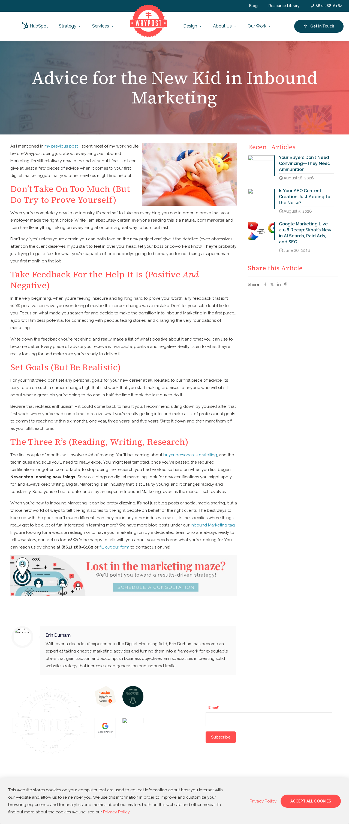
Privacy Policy (116, 812)
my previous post (61, 146)
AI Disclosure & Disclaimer (50, 775)
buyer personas (178, 454)
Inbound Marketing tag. (213, 525)
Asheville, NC (163, 744)
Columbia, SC (162, 766)
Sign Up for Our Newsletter (236, 689)
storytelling (206, 454)
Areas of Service (168, 689)
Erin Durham (58, 635)
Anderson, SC (163, 732)
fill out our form (114, 547)
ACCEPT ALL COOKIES (310, 801)
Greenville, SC (163, 709)
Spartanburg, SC (165, 720)
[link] (105, 696)
